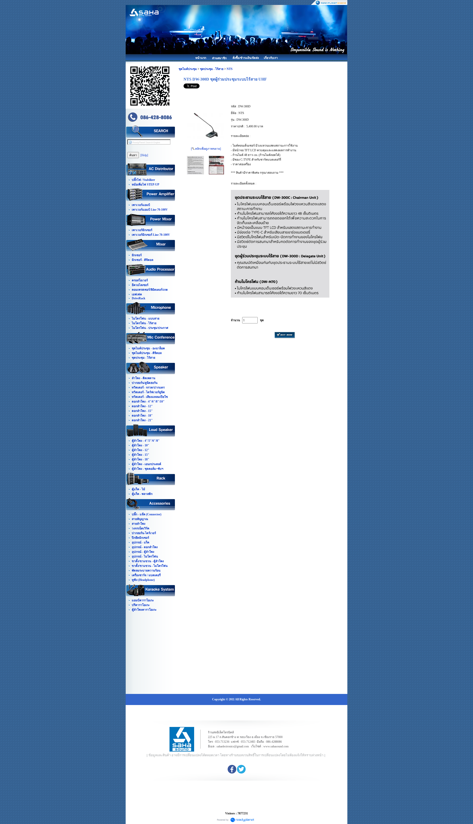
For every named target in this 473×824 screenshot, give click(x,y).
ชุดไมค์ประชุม (188, 69)
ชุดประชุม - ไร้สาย (211, 69)
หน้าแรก (200, 58)
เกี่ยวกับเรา (271, 58)
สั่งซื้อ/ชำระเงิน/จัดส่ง (246, 58)
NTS (230, 69)
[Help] (144, 155)
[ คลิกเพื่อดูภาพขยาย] (206, 149)
